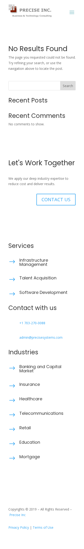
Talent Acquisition (37, 278)
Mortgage (29, 457)
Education (29, 442)
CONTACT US (56, 199)
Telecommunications (41, 413)
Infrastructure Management (33, 262)
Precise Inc (17, 515)
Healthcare (30, 399)
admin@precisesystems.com (41, 337)
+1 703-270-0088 (32, 323)
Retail (25, 428)
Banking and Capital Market (40, 369)
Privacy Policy (18, 527)
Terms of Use (43, 527)
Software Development (43, 292)
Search (68, 86)
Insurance (29, 384)
